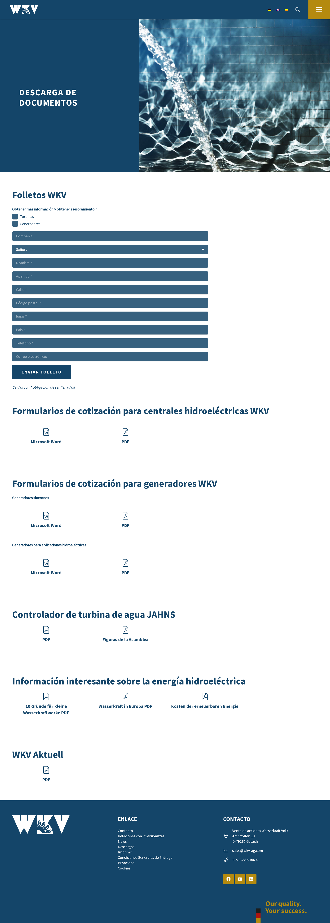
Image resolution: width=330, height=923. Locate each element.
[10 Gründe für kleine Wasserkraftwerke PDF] (46, 696)
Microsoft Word (46, 442)
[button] (298, 9)
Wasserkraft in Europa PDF (125, 706)
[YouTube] (240, 879)
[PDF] (125, 432)
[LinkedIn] (251, 879)
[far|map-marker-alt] (227, 836)
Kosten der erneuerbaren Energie (204, 706)
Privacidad (126, 862)
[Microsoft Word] (46, 432)
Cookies (124, 868)
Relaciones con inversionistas (141, 836)
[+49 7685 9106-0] (227, 859)
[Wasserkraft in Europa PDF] (125, 696)
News (122, 841)
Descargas (126, 846)
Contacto (125, 830)
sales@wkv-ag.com (247, 850)
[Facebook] (228, 879)
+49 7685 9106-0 (245, 859)
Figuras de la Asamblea (125, 639)
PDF (125, 442)
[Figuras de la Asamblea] (125, 630)
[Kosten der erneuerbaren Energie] (205, 696)
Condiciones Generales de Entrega (145, 857)
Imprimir (125, 852)
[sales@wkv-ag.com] (227, 850)
